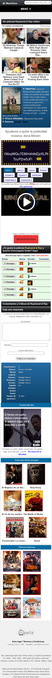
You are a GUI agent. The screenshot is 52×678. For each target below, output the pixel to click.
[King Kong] (35, 485)
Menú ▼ (26, 9)
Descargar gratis (9, 263)
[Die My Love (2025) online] (11, 595)
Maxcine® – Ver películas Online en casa (10, 1)
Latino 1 (8, 170)
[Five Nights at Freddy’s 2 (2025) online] (31, 595)
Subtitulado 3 (26, 180)
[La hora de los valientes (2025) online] (31, 572)
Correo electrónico (26, 350)
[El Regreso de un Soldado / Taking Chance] (13, 485)
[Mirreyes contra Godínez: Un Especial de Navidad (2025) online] (11, 618)
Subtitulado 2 (10, 180)
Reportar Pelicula (26, 239)
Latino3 (32, 170)
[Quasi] (37, 538)
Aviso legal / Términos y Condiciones (28, 641)
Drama (25, 121)
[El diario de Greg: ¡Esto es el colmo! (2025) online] (31, 618)
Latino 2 (20, 170)
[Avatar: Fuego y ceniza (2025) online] (11, 572)
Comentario (26, 321)
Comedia (17, 121)
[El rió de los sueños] (12, 511)
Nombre (7, 345)
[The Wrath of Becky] (33, 511)
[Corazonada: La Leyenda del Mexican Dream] (14, 538)
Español (43, 170)
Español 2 (9, 175)
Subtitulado (36, 175)
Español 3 (23, 175)
